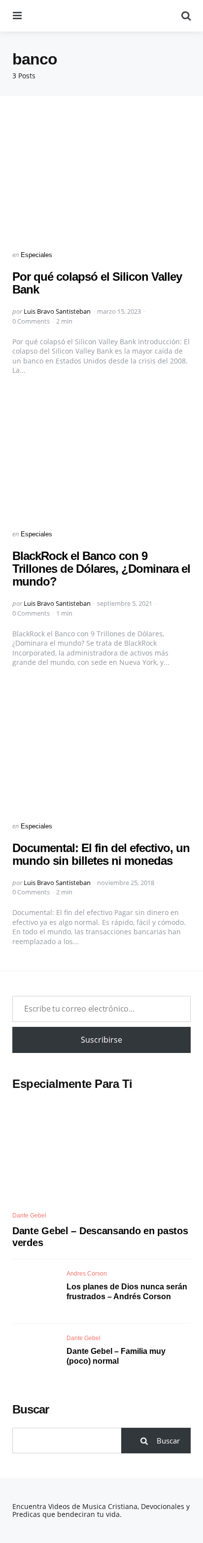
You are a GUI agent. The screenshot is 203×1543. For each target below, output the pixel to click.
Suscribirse (101, 1039)
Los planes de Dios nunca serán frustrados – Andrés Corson (127, 1291)
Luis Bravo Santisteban (57, 311)
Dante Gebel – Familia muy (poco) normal (116, 1356)
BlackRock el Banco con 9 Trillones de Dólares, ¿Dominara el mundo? (101, 569)
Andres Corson (87, 1273)
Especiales (36, 255)
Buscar (30, 1409)
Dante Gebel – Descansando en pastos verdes (100, 1236)
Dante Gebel (29, 1215)
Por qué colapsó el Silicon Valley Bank (97, 283)
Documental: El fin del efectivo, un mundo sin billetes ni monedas (101, 854)
